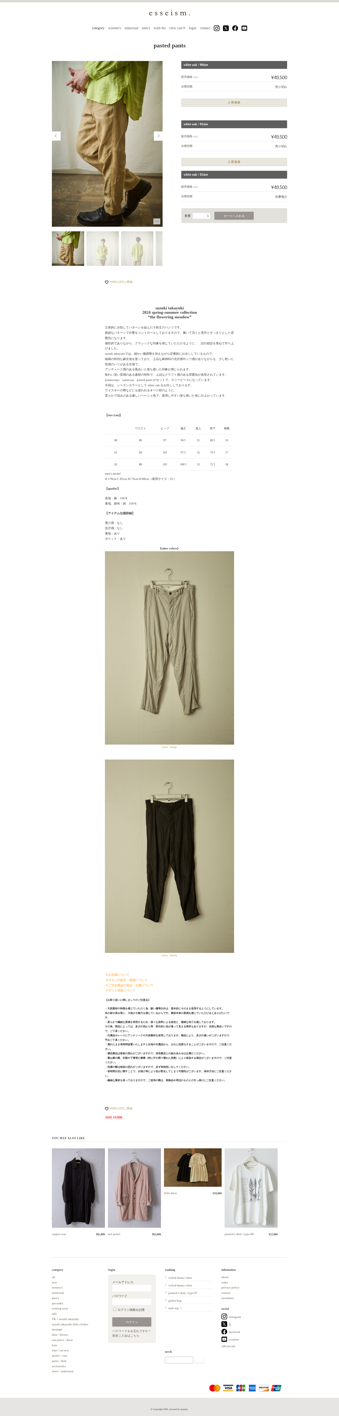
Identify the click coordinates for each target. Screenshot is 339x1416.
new (54, 1282)
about (225, 1277)
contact (205, 28)
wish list (160, 28)
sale (54, 1313)
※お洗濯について (117, 974)
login (192, 28)
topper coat (59, 1234)
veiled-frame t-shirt (180, 1278)
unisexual (131, 28)
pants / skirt (59, 1361)
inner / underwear (63, 1371)
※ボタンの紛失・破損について (126, 980)
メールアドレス (122, 1282)
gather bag (174, 1300)
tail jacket (114, 1234)
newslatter (227, 1298)
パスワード (119, 1296)
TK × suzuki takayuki (65, 1319)
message (57, 1329)
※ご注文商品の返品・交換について (129, 985)
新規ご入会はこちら (125, 1335)
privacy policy (230, 1287)
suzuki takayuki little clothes (70, 1324)
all (53, 1277)
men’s (55, 1298)
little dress (170, 1193)
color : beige (169, 747)
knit (54, 1345)
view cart (177, 28)
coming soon (60, 1308)
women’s (57, 1287)
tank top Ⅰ (175, 1308)
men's (146, 28)
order (224, 1282)
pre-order (57, 1303)
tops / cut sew (60, 1350)
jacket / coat (59, 1355)
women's (114, 28)
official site (228, 1346)
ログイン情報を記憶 (131, 1310)
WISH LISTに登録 (121, 282)
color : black (169, 955)
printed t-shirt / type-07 (182, 1293)
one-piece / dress (62, 1340)
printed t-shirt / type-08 (239, 1234)
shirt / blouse (60, 1334)
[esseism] (169, 15)
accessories (59, 1366)
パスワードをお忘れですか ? (131, 1331)
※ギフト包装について (120, 990)
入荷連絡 (234, 102)
